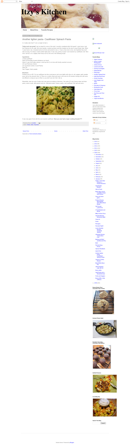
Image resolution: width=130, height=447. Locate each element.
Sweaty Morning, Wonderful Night (100, 216)
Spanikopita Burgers (98, 186)
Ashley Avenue (98, 65)
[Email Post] (39, 123)
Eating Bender (97, 70)
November (98, 156)
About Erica (34, 30)
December (98, 154)
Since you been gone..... (99, 197)
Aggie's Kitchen (98, 59)
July (97, 165)
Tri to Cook (97, 91)
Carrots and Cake (98, 66)
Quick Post (98, 251)
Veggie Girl (97, 96)
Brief (96, 243)
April (97, 172)
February (98, 176)
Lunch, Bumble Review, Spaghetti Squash (99, 230)
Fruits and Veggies (100, 276)
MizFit (95, 83)
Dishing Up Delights (99, 68)
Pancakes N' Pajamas (99, 85)
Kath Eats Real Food (99, 76)
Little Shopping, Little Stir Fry (99, 267)
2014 (95, 141)
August (98, 163)
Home (25, 30)
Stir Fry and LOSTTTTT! (99, 207)
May (97, 170)
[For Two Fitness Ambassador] (93, 39)
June (97, 168)
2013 (95, 143)
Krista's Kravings (98, 78)
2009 (95, 152)
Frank (96, 221)
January (98, 179)
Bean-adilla (98, 270)
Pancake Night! (99, 226)
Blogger (72, 442)
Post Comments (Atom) (35, 134)
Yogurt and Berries (99, 98)
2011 (95, 148)
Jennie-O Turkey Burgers (99, 260)
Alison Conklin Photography (98, 62)
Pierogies (97, 223)
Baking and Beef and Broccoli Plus (100, 240)
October (98, 159)
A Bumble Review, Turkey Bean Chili (100, 236)
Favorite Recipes (47, 30)
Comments (98, 123)
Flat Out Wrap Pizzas (98, 246)
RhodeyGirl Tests (98, 87)
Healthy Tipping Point (99, 74)
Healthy (28, 124)
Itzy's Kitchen (44, 11)
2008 (95, 283)
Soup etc (97, 219)
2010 (95, 150)
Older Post (85, 131)
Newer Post (26, 131)
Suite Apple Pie (98, 89)
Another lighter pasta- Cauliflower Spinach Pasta (99, 255)
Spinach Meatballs (100, 248)
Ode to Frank (98, 189)
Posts (96, 120)
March (97, 174)
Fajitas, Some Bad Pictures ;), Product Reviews (100, 182)
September (99, 161)
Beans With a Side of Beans (100, 279)
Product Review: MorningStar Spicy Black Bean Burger (100, 202)
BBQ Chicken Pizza (100, 213)
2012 (95, 146)
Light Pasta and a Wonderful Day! (100, 273)
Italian (32, 124)
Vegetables (36, 124)
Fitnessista (97, 72)
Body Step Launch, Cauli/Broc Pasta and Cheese (100, 193)
